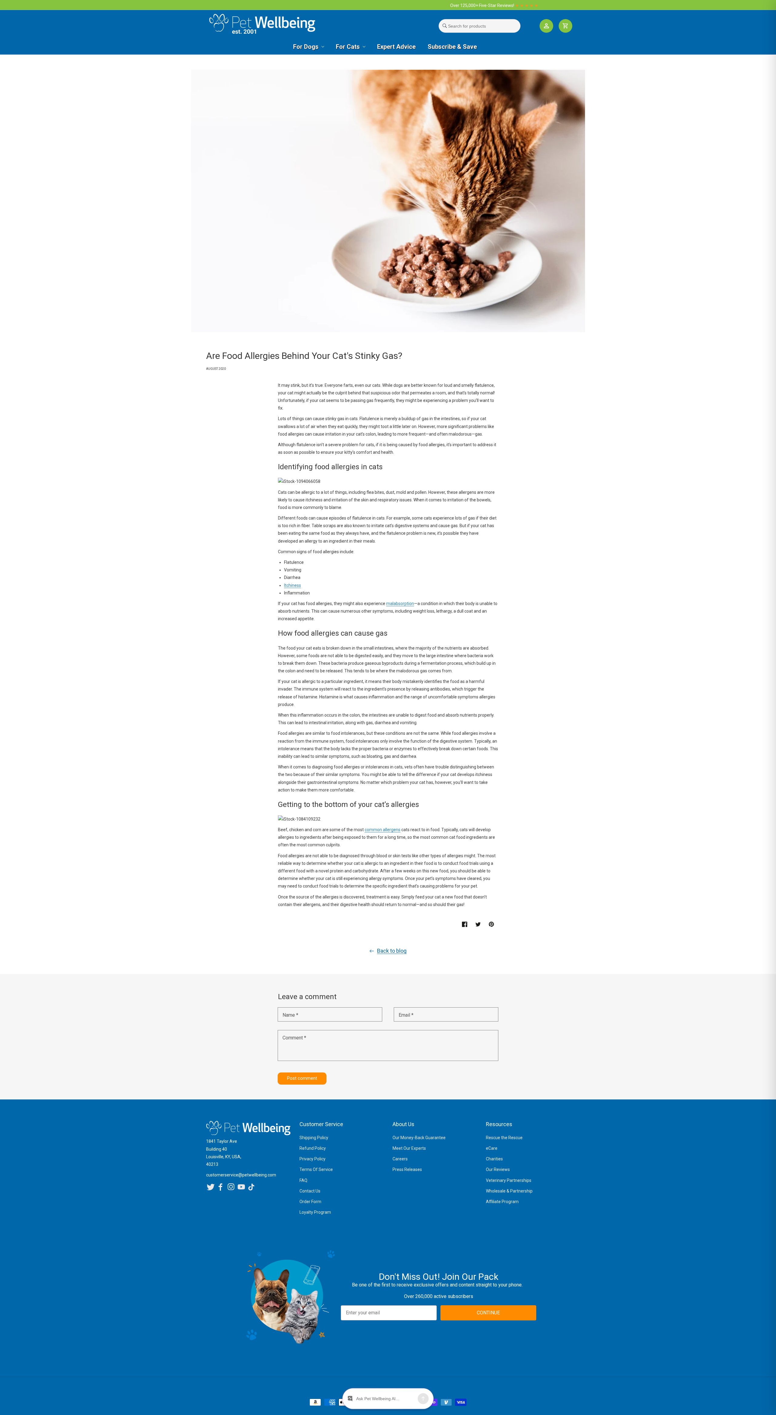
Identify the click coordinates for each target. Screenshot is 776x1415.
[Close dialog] (470, 643)
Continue (342, 754)
